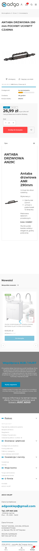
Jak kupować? (7, 424)
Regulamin (5, 432)
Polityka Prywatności (9, 435)
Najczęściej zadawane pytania (12, 427)
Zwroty (4, 464)
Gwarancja (5, 462)
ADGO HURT (6, 486)
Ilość (4, 119)
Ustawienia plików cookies (11, 438)
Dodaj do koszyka (15, 130)
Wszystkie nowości (9, 285)
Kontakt (4, 483)
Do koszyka (19, 338)
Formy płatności (7, 448)
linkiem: (20, 402)
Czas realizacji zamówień (10, 454)
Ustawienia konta (8, 475)
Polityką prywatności (19, 392)
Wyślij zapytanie (11, 384)
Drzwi (15, 13)
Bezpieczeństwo (7, 429)
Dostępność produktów (10, 446)
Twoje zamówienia (8, 473)
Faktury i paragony (8, 451)
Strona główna (6, 13)
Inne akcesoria (23, 13)
